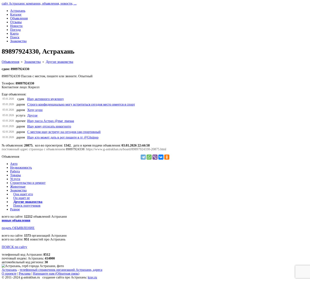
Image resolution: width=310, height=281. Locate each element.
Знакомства (32, 62)
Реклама (25, 273)
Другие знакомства (59, 62)
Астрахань (9, 269)
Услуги (15, 179)
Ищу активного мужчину (45, 99)
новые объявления (16, 220)
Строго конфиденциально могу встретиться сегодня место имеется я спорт (81, 104)
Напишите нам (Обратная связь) (56, 273)
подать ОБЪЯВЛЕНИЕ (18, 228)
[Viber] (155, 157)
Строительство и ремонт (28, 183)
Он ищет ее (21, 198)
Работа (15, 171)
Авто (14, 164)
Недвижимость (21, 167)
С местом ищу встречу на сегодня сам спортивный (64, 132)
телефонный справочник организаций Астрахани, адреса (61, 269)
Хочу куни (35, 110)
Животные (18, 186)
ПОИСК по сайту (14, 247)
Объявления (10, 62)
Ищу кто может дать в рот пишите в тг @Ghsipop (62, 137)
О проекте (9, 273)
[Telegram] (143, 157)
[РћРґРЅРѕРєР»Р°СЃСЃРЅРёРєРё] (166, 157)
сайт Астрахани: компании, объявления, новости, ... (39, 3)
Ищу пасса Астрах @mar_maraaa (50, 121)
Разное (15, 209)
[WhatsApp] (149, 157)
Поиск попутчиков (26, 205)
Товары (15, 175)
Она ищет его (23, 194)
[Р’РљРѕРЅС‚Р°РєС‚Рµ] (160, 157)
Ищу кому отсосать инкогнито (49, 126)
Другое (32, 115)
